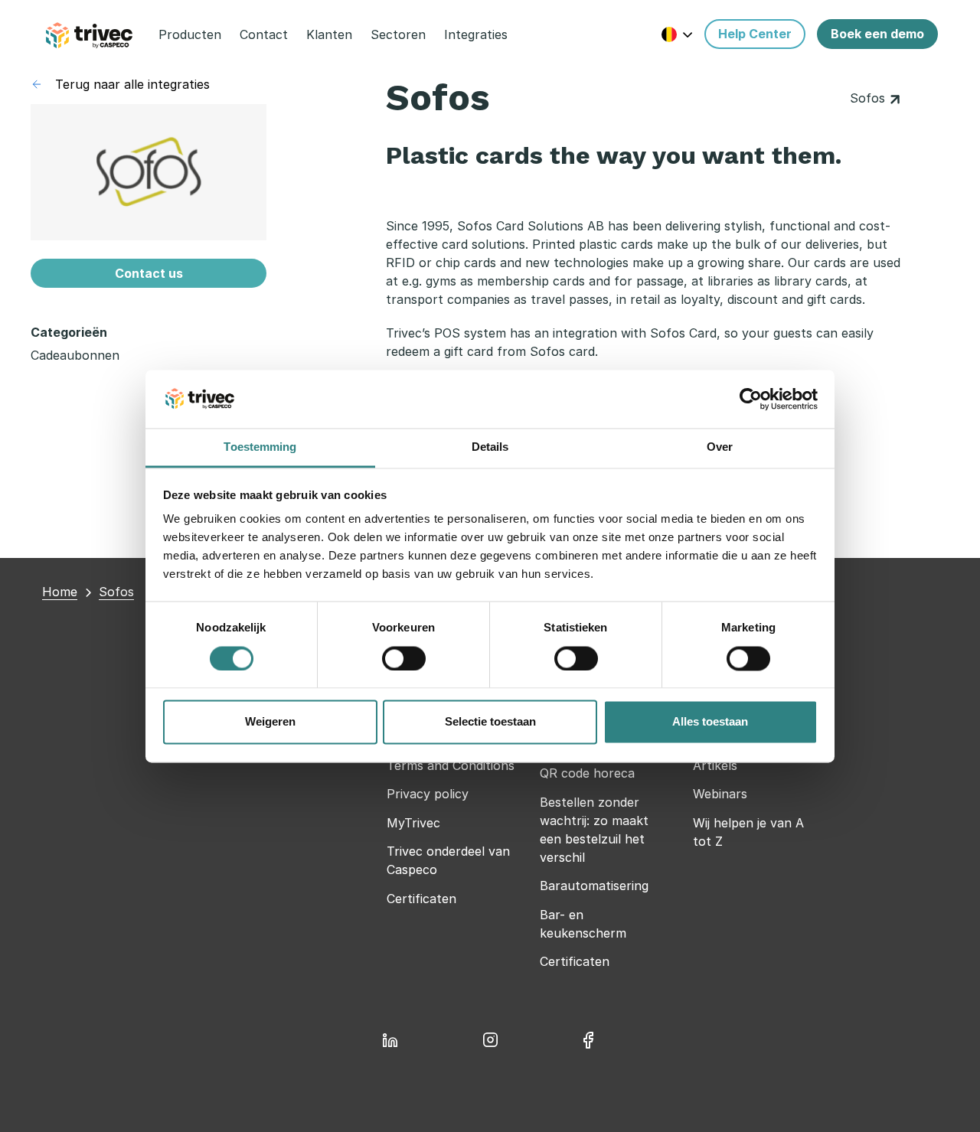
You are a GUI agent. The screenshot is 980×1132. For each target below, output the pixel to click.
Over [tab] (720, 447)
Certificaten (421, 898)
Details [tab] (490, 447)
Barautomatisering (594, 885)
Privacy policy (428, 793)
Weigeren (270, 722)
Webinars (720, 793)
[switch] (404, 658)
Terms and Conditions (450, 765)
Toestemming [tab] (260, 447)
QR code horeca (587, 773)
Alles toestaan (710, 722)
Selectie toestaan (490, 722)
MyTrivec (413, 822)
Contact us (149, 273)
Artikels (715, 765)
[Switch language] (677, 34)
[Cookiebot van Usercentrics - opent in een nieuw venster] (751, 398)
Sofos (869, 98)
